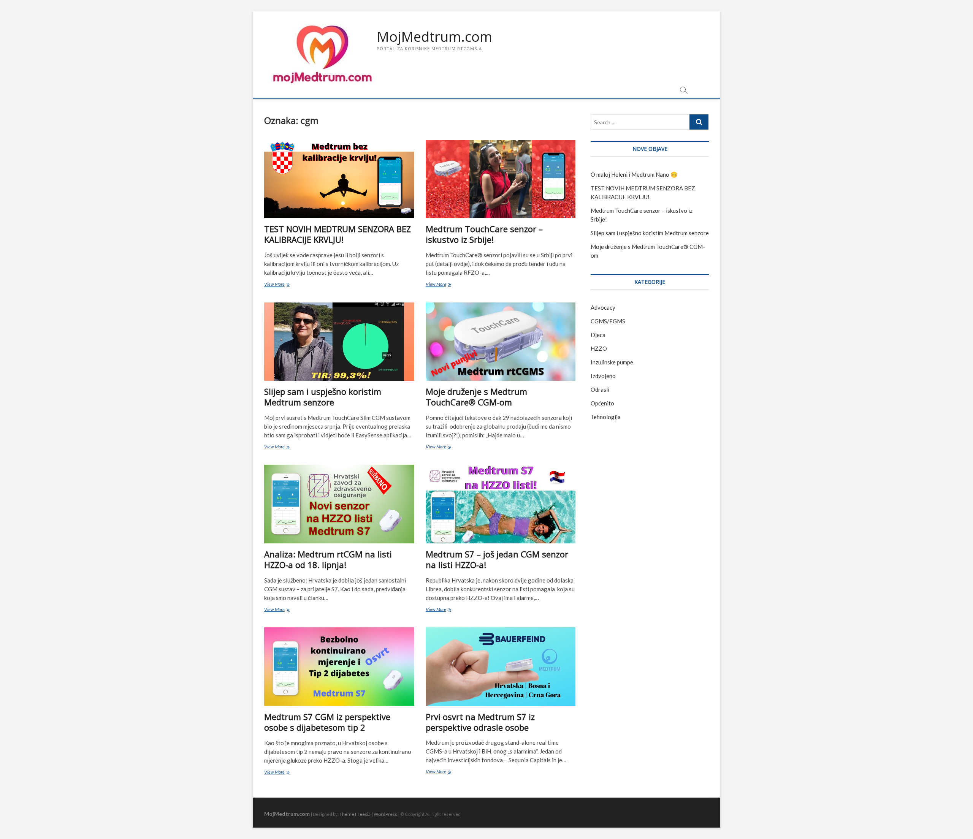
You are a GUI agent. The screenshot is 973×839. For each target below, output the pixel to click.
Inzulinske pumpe (612, 362)
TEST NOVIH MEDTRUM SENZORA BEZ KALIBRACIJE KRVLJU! (337, 234)
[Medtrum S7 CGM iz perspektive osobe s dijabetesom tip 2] (339, 666)
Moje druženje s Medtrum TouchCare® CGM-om (476, 397)
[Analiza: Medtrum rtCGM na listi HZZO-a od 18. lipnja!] (339, 504)
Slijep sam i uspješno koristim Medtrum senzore (322, 397)
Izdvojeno (603, 375)
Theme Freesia (355, 814)
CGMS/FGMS (608, 321)
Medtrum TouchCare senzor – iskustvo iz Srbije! (484, 234)
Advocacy (603, 307)
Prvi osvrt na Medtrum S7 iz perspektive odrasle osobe (480, 722)
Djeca (598, 334)
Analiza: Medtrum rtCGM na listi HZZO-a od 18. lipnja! (328, 559)
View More (286, 285)
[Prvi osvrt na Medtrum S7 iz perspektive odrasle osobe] (501, 666)
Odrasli (600, 389)
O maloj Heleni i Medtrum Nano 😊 (634, 174)
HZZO (599, 348)
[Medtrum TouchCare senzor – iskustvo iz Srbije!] (501, 179)
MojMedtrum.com (434, 36)
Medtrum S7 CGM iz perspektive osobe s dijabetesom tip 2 (327, 722)
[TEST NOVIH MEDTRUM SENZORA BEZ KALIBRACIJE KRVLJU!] (339, 179)
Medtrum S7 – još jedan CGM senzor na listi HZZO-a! (497, 559)
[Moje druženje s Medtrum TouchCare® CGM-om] (501, 341)
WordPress (385, 814)
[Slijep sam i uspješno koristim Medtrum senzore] (339, 341)
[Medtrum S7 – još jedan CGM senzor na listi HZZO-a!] (501, 504)
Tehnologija (606, 416)
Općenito (602, 403)
